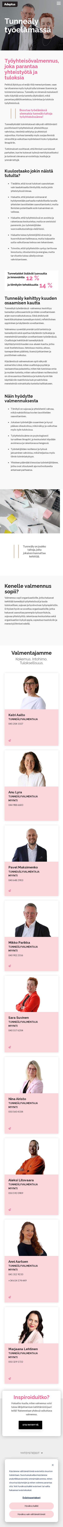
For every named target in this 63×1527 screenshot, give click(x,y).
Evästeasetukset (32, 1497)
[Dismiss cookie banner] (53, 1465)
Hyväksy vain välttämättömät (31, 1514)
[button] (59, 3)
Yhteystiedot (30, 1453)
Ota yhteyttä (30, 1425)
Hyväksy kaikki (31, 1505)
